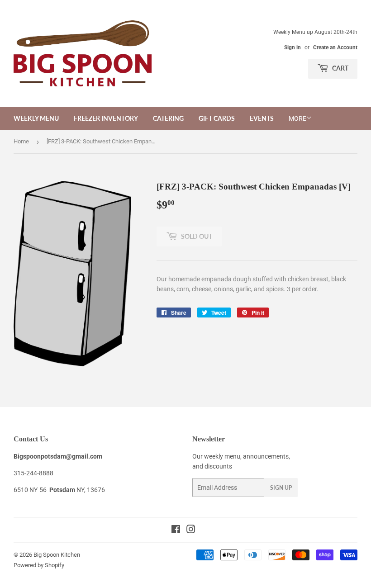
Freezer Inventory (106, 118)
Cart (339, 68)
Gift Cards (217, 118)
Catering (168, 118)
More (297, 118)
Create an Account (335, 47)
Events (262, 118)
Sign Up (281, 487)
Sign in (292, 47)
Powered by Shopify (39, 565)
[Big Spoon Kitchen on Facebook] (176, 530)
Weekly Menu (36, 118)
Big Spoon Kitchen (56, 554)
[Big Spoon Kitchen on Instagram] (190, 530)
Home (21, 141)
